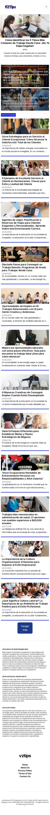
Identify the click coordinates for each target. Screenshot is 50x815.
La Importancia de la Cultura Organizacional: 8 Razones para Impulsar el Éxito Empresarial (20, 562)
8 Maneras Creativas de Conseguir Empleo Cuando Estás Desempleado (23, 394)
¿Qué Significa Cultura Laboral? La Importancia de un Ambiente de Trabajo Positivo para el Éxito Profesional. (25, 603)
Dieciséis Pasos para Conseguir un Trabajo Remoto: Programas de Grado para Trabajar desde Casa (24, 267)
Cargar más (25, 628)
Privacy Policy (25, 770)
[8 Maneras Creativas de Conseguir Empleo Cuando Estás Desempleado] (25, 382)
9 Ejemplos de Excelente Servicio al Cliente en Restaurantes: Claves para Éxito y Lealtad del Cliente (23, 181)
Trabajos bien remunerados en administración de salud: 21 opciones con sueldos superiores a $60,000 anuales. (23, 519)
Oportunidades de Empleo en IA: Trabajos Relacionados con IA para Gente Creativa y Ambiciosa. (22, 309)
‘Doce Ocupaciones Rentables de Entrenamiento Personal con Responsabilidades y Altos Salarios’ (22, 475)
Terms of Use (25, 773)
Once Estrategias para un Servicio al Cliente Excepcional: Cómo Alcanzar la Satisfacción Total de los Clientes (24, 139)
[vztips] (10, 6)
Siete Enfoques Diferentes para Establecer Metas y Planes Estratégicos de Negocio (20, 434)
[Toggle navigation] (46, 7)
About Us (25, 767)
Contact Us (25, 776)
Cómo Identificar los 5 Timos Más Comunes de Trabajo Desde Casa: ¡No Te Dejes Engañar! (25, 43)
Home (25, 764)
